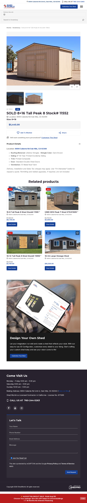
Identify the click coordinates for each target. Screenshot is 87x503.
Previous (72, 86)
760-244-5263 (78, 1)
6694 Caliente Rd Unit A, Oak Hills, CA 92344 (44, 1)
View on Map (63, 391)
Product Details (14, 144)
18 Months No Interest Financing (40, 501)
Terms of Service (67, 464)
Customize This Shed (49, 138)
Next (77, 86)
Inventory (16, 28)
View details (12, 224)
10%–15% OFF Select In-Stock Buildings (47, 499)
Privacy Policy (52, 464)
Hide (83, 498)
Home (9, 28)
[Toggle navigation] (81, 6)
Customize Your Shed (69, 6)
